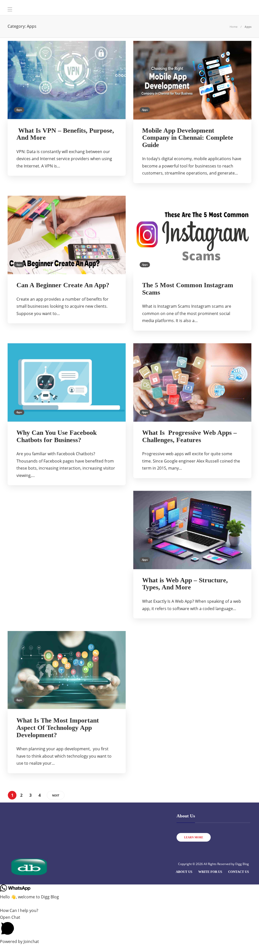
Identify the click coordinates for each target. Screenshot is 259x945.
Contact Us (238, 872)
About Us (184, 872)
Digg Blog (242, 864)
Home (234, 26)
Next (55, 795)
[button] (129, 926)
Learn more (193, 837)
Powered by (19, 941)
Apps (19, 109)
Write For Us (210, 872)
